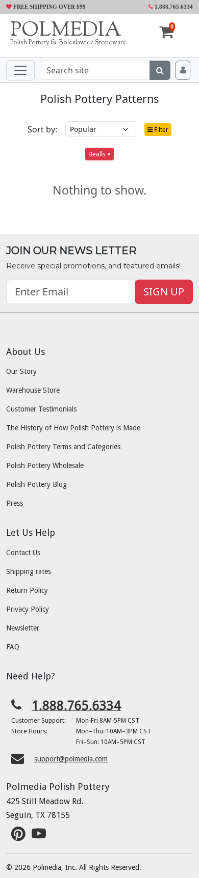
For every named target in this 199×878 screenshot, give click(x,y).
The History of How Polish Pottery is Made (73, 428)
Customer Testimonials (41, 409)
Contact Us (23, 552)
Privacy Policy (27, 609)
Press (14, 503)
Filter (160, 129)
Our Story (21, 371)
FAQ (12, 647)
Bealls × (99, 154)
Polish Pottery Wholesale (45, 465)
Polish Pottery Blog (36, 484)
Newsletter (22, 628)
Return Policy (27, 590)
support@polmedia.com (71, 759)
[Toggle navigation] (20, 70)
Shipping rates (28, 571)
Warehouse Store (33, 390)
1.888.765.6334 (173, 7)
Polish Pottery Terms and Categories (63, 447)
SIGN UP (163, 291)
